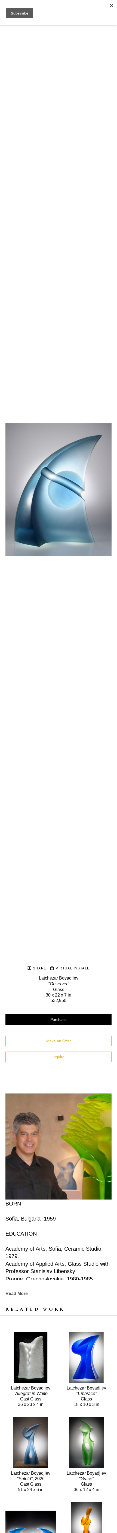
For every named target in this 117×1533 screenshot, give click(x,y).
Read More (16, 1293)
